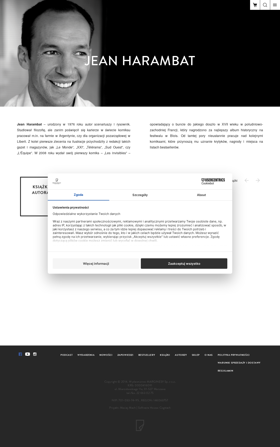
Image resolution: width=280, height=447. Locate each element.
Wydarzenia (85, 355)
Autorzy (181, 355)
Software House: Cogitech (154, 408)
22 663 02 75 (145, 393)
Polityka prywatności (234, 355)
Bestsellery (146, 355)
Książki (165, 355)
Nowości (105, 355)
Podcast (66, 355)
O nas (209, 355)
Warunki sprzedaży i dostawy (239, 363)
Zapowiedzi (125, 355)
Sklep (196, 355)
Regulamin (225, 371)
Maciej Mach (128, 408)
